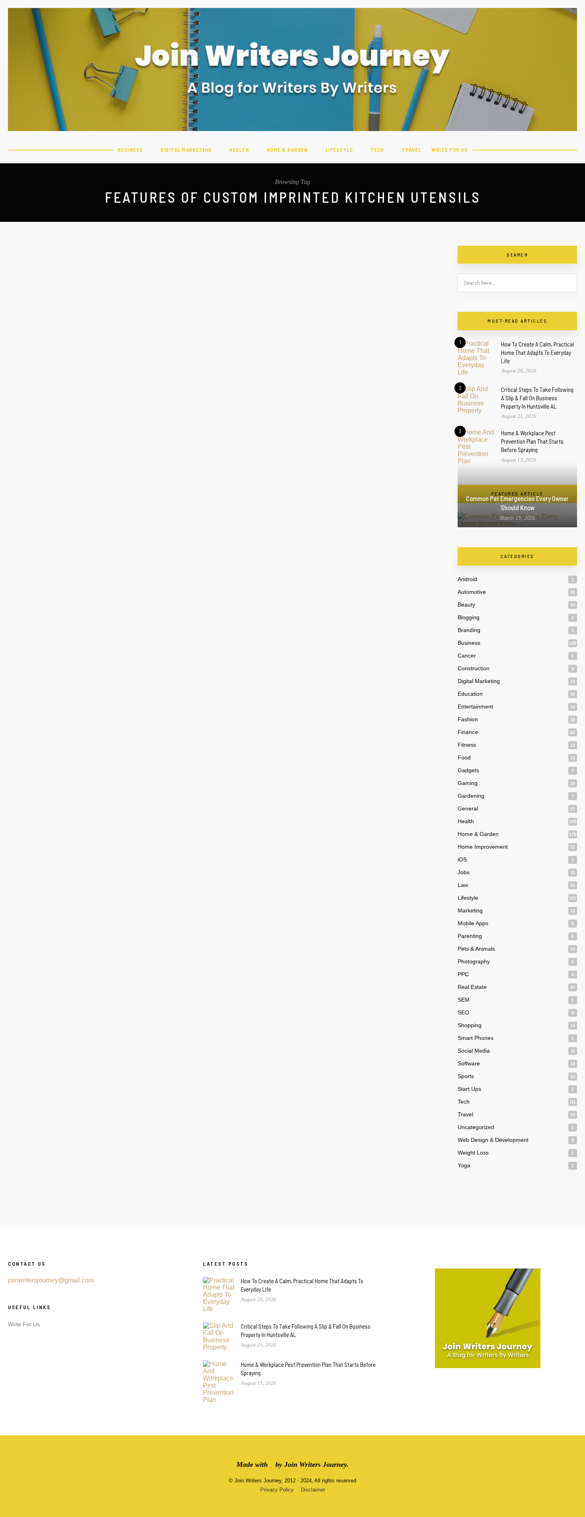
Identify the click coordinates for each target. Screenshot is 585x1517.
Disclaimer (313, 1490)
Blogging (469, 617)
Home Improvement (483, 847)
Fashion (468, 719)
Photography (474, 961)
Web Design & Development (493, 1140)
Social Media (474, 1050)
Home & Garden (287, 149)
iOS (462, 859)
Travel (411, 149)
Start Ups (469, 1089)
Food (464, 757)
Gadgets (468, 770)
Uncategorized (476, 1127)
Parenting (470, 936)
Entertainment (475, 706)
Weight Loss (473, 1152)
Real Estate (472, 987)
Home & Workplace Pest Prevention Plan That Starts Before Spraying (532, 441)
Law (463, 885)
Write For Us (449, 149)
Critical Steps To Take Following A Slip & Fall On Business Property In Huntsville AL (537, 398)
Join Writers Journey (315, 1464)
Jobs (464, 872)
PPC (463, 974)
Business (130, 149)
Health (239, 149)
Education (470, 694)
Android (467, 579)
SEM (464, 999)
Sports (466, 1076)
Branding (469, 630)
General (468, 808)
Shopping (470, 1025)
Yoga (464, 1165)
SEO (463, 1012)
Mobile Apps (473, 923)
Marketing (470, 910)
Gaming (468, 783)
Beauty (466, 604)
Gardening (471, 796)
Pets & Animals (476, 948)
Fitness (467, 745)
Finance (468, 732)
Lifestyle (339, 149)
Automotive (472, 592)
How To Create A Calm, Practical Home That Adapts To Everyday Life (537, 352)
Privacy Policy (277, 1490)
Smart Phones (475, 1038)
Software (469, 1063)
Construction (473, 668)
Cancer (467, 655)
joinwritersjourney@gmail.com (51, 1280)
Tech (377, 149)
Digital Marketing (186, 149)
